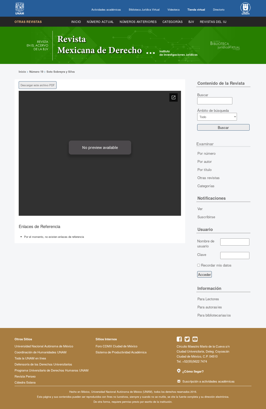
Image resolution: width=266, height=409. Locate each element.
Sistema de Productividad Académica (121, 352)
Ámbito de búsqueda (213, 110)
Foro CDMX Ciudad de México (116, 346)
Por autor (204, 161)
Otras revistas (28, 22)
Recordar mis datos (216, 265)
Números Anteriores (138, 22)
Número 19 (36, 72)
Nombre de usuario (205, 243)
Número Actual (100, 22)
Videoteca (173, 9)
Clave (201, 254)
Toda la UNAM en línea (30, 358)
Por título (204, 169)
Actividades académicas (106, 9)
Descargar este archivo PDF (38, 85)
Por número (206, 153)
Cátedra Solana (25, 382)
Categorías (173, 22)
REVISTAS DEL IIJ (213, 22)
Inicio (76, 22)
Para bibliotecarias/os (214, 315)
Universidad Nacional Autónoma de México (44, 346)
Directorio (218, 9)
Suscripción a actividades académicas (208, 381)
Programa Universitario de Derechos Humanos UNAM (52, 370)
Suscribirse (206, 216)
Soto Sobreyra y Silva (61, 72)
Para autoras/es (209, 306)
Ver (200, 208)
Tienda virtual (196, 9)
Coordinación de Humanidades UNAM (40, 352)
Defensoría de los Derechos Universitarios (43, 364)
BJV (191, 22)
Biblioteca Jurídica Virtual (144, 9)
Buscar (202, 94)
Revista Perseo (25, 376)
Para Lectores (208, 298)
